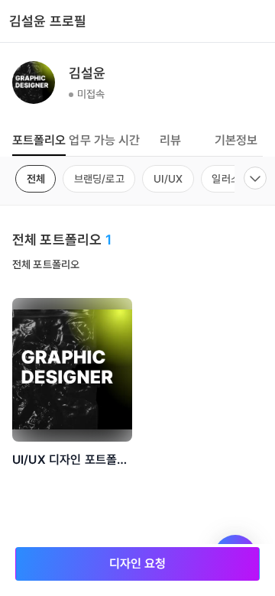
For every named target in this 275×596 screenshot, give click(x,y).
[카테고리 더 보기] (255, 178)
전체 (36, 179)
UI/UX (168, 179)
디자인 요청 (138, 563)
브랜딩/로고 (99, 179)
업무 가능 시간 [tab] (104, 140)
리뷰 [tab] (170, 140)
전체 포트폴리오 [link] (45, 264)
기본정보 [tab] (236, 140)
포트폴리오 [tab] (39, 140)
